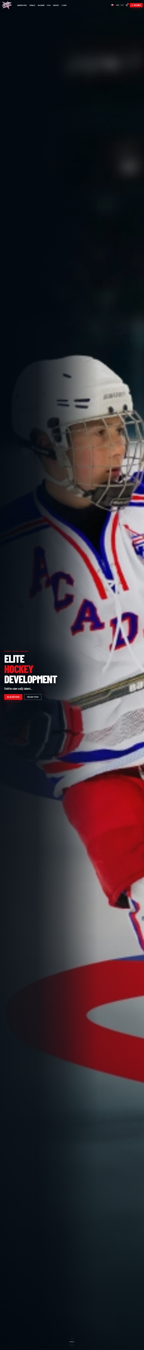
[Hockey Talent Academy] (7, 5)
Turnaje (32, 5)
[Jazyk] (113, 5)
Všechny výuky (33, 697)
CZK (117, 5)
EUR (122, 5)
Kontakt (56, 5)
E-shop (64, 5)
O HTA (49, 5)
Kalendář (41, 5)
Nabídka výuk (22, 5)
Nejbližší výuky (13, 697)
